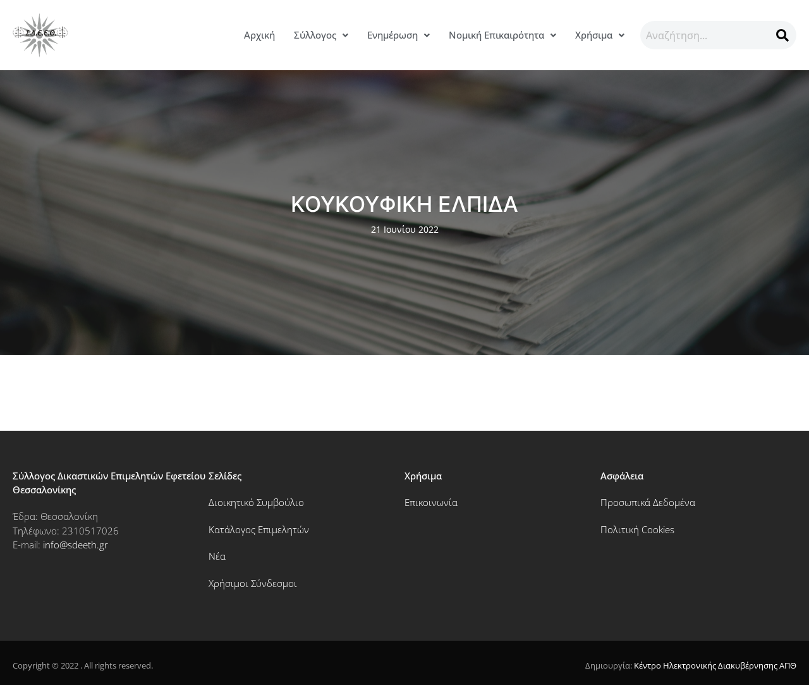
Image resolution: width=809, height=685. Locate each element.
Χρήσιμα (593, 34)
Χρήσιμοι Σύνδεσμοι (253, 583)
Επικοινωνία (431, 502)
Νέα (217, 556)
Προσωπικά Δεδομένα (647, 502)
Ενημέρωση (392, 34)
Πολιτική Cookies (637, 529)
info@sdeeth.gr (75, 544)
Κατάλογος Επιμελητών (259, 529)
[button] (321, 35)
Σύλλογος (315, 34)
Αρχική (259, 34)
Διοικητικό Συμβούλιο (256, 502)
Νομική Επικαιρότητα (496, 34)
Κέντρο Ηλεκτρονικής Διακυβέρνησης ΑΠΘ (715, 665)
